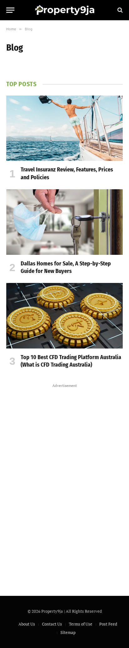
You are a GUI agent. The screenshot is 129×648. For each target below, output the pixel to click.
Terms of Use (80, 624)
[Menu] (10, 10)
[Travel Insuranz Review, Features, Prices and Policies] (64, 128)
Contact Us (52, 624)
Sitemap (67, 632)
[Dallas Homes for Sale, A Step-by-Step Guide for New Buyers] (64, 222)
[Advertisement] (64, 483)
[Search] (119, 10)
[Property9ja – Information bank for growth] (64, 10)
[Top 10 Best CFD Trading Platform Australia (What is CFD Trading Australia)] (64, 315)
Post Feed (108, 624)
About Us (26, 624)
